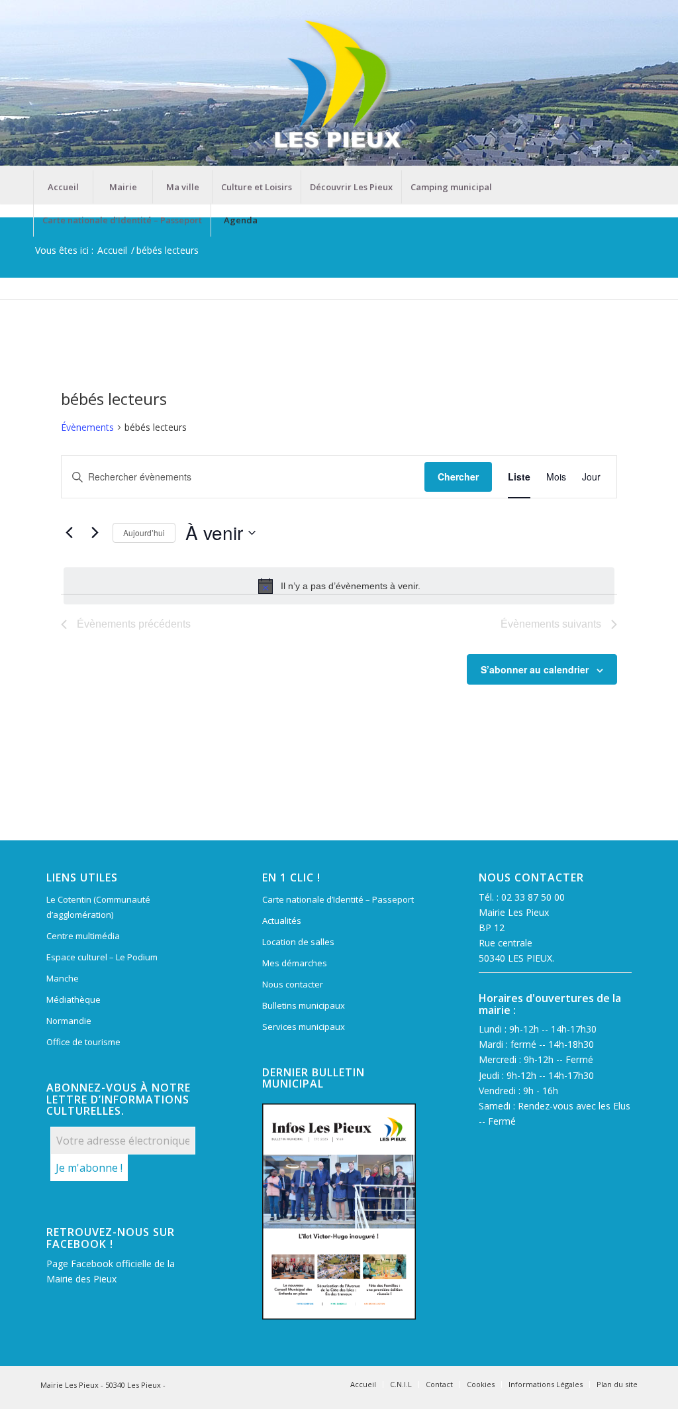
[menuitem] (63, 186)
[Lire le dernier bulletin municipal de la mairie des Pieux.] (338, 1211)
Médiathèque (73, 999)
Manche (62, 978)
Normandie (68, 1021)
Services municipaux (303, 1027)
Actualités (281, 921)
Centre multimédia (83, 936)
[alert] (339, 585)
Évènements (87, 427)
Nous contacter (292, 984)
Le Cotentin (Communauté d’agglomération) (98, 907)
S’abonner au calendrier (535, 669)
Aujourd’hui (144, 532)
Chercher (458, 476)
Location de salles (298, 942)
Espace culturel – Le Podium (102, 957)
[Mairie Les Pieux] (339, 85)
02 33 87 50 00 (533, 897)
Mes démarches (294, 963)
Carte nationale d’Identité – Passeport (338, 899)
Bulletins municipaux (303, 1005)
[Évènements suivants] (95, 533)
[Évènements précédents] (69, 533)
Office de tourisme (83, 1042)
